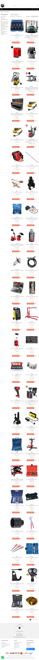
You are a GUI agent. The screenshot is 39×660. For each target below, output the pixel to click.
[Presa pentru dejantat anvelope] (17, 418)
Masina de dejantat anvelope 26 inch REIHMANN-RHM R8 (31, 140)
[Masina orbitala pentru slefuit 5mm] (31, 105)
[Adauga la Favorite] (21, 42)
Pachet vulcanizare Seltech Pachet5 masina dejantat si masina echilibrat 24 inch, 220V (17, 245)
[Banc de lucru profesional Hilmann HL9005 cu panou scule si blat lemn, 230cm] (17, 105)
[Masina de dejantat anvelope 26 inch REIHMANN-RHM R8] (31, 131)
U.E (31, 582)
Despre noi (3, 642)
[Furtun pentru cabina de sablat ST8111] (31, 261)
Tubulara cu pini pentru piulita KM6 (17, 531)
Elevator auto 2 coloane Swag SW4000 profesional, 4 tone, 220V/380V (31, 36)
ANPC (15, 648)
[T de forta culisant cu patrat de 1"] (17, 183)
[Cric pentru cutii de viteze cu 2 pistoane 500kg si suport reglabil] (31, 444)
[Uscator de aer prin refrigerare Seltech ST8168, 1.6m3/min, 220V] (17, 53)
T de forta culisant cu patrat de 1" (17, 192)
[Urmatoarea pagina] (36, 619)
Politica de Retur (16, 644)
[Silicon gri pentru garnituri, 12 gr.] (31, 288)
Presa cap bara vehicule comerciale (32, 192)
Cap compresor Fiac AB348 (31, 61)
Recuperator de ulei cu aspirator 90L (17, 348)
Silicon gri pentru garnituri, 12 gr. (31, 296)
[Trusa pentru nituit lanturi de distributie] (31, 470)
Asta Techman (17, 269)
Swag (31, 34)
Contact (3, 647)
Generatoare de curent (4, 27)
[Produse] (2, 9)
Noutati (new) (3, 18)
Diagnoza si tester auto (4, 23)
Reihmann (31, 86)
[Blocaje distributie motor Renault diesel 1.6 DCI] (17, 575)
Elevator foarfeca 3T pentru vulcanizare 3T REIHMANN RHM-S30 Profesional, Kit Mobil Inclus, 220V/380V (31, 88)
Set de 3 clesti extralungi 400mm (17, 557)
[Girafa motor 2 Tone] (31, 314)
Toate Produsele (6, 11)
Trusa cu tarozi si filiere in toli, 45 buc (17, 453)
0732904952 (20, 634)
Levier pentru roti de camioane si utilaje (31, 165)
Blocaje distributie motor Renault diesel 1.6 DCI (17, 584)
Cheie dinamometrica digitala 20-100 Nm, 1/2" (31, 506)
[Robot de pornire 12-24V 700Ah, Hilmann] (17, 314)
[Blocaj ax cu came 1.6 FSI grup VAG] (31, 601)
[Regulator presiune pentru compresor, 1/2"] (17, 261)
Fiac (31, 60)
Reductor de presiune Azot (31, 583)
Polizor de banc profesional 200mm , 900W (31, 375)
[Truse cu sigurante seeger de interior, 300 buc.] (17, 288)
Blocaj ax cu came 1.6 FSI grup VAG (32, 609)
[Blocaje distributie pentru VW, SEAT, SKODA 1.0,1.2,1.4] (17, 209)
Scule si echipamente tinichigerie (4, 32)
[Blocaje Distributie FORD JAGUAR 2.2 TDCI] (31, 549)
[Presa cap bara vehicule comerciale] (31, 183)
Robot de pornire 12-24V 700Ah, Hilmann (17, 323)
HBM (31, 217)
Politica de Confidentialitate (6, 644)
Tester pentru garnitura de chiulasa (17, 609)
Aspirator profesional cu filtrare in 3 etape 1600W (17, 88)
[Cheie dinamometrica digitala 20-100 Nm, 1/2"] (31, 496)
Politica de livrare (4, 646)
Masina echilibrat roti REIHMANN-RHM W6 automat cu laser (31, 401)
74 (35, 619)
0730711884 (20, 635)
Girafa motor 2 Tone (31, 322)
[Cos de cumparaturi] (37, 9)
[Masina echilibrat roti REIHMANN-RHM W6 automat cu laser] (31, 392)
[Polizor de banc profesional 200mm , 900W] (31, 366)
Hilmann (17, 86)
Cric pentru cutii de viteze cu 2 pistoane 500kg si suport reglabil (31, 454)
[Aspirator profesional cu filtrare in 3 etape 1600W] (17, 79)
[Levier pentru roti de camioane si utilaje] (31, 157)
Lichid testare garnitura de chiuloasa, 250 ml (31, 245)
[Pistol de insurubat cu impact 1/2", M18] (17, 392)
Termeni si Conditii (4, 643)
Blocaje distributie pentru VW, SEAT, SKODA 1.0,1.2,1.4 (17, 219)
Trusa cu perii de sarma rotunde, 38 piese (17, 506)
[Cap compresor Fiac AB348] (31, 53)
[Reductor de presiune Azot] (31, 575)
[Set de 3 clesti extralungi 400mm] (17, 549)
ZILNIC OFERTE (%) (3, 16)
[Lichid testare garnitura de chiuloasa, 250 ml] (31, 235)
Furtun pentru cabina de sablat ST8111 (31, 270)
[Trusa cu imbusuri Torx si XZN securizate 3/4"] (17, 366)
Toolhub (17, 34)
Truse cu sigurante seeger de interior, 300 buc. (17, 297)
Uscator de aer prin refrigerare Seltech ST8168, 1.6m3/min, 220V (17, 62)
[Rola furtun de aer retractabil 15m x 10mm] (17, 157)
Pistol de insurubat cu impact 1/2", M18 (17, 400)
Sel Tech (17, 60)
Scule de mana (3, 28)
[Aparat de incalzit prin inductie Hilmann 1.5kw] (31, 418)
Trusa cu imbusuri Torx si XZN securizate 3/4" (17, 375)
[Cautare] (37, 5)
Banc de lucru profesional (4, 21)
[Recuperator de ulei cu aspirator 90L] (17, 340)
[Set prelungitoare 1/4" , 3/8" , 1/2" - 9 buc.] (31, 340)
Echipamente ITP (3, 24)
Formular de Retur (17, 647)
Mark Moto (31, 608)
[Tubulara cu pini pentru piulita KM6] (17, 523)
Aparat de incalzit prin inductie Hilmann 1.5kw (31, 427)
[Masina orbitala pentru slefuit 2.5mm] (17, 131)
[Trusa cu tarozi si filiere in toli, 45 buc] (17, 444)
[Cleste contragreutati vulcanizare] (31, 523)
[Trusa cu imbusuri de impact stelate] (17, 26)
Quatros (17, 217)
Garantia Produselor (17, 645)
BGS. (17, 191)
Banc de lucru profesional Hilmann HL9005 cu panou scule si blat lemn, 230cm (17, 114)
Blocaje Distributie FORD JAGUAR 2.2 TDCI (32, 558)
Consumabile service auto (5, 22)
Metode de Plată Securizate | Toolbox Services (18, 643)
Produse (2, 17)
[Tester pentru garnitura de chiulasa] (17, 601)
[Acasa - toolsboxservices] (6, 5)
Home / (2, 11)
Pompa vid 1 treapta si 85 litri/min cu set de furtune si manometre (31, 219)
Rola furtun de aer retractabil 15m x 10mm (17, 166)
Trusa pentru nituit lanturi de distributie (32, 480)
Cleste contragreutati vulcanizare (31, 531)
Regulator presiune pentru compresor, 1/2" (17, 271)
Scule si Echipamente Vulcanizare (4, 34)
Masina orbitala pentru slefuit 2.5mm (17, 139)
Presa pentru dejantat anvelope (17, 427)
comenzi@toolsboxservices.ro (20, 637)
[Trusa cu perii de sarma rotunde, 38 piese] (17, 496)
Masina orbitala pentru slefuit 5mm (32, 113)
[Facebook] (19, 628)
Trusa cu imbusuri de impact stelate (17, 35)
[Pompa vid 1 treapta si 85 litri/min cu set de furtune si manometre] (31, 209)
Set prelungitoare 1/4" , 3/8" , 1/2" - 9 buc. (31, 349)
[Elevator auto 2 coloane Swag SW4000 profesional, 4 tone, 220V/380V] (31, 26)
